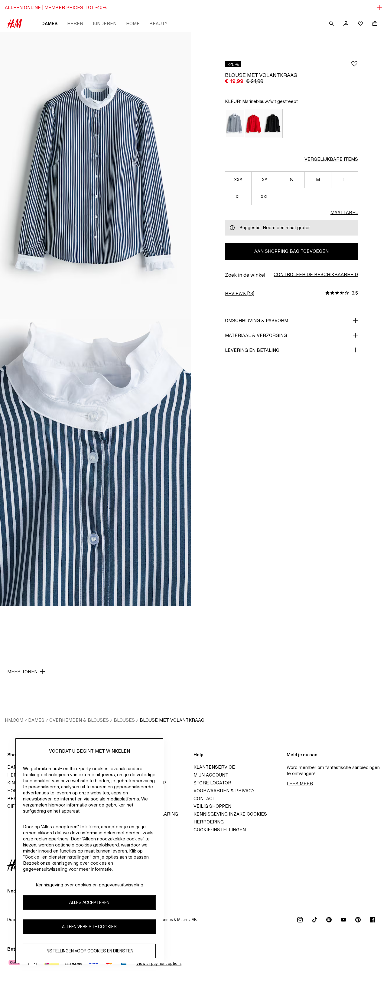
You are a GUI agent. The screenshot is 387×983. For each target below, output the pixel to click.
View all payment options (158, 963)
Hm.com (14, 720)
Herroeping (209, 821)
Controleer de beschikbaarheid (316, 274)
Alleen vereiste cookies (89, 926)
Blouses (124, 720)
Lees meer (300, 783)
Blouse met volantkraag (172, 720)
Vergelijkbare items (331, 159)
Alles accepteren (89, 902)
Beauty (158, 23)
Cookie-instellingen (220, 829)
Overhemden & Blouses (79, 720)
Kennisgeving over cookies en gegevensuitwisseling (89, 884)
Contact (204, 798)
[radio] (234, 123)
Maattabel (344, 212)
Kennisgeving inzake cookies (230, 813)
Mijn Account (211, 774)
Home (133, 23)
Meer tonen (22, 671)
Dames (49, 23)
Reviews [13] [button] (239, 293)
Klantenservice (214, 767)
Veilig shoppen (212, 806)
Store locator (212, 782)
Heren (75, 23)
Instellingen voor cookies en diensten (89, 951)
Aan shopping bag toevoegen (291, 251)
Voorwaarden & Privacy (224, 790)
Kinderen (104, 23)
